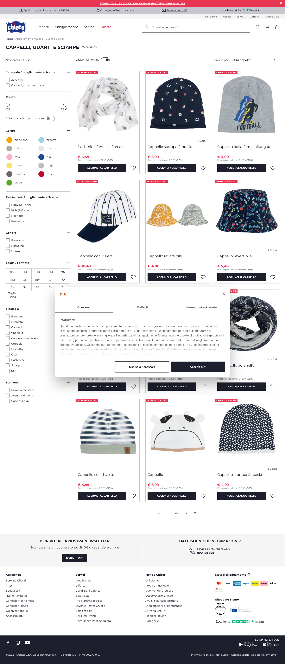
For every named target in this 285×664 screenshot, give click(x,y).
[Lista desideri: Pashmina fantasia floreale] (133, 168)
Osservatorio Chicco (159, 595)
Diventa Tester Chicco (90, 606)
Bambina (17, 240)
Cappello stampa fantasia (170, 147)
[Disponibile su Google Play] (248, 644)
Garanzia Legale (240, 654)
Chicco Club (272, 16)
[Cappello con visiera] (107, 215)
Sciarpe (16, 365)
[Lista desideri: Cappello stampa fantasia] (203, 168)
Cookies (255, 654)
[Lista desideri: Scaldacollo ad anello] (273, 386)
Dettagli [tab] (142, 307)
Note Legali (222, 654)
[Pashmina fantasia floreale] (107, 106)
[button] (40, 60)
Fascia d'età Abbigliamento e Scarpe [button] (32, 197)
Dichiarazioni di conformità (163, 606)
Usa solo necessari (142, 367)
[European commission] (241, 609)
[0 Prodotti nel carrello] (275, 30)
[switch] (105, 59)
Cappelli (16, 327)
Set (13, 371)
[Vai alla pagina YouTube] (27, 642)
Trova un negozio (157, 585)
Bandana (17, 316)
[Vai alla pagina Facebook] (8, 642)
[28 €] (65, 105)
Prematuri (18, 221)
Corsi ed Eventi (86, 616)
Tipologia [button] (12, 309)
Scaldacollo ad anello (235, 365)
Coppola (16, 343)
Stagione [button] (12, 382)
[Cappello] (177, 434)
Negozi (227, 16)
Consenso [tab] (84, 307)
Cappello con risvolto (96, 475)
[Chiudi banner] (224, 294)
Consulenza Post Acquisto (93, 621)
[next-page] (185, 513)
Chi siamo (211, 16)
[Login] (267, 27)
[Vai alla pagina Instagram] (18, 642)
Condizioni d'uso (17, 606)
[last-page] (194, 513)
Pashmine (18, 360)
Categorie (152, 621)
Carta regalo (84, 611)
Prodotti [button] (42, 27)
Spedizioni (13, 590)
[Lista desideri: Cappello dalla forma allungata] (273, 168)
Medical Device (155, 616)
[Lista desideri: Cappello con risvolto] (133, 496)
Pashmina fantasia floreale (101, 147)
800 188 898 (205, 552)
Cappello (17, 333)
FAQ (9, 585)
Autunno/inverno (22, 395)
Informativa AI (270, 654)
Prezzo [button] (11, 97)
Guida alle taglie (17, 611)
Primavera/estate (22, 390)
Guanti (15, 354)
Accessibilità (14, 616)
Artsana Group (155, 611)
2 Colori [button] (272, 250)
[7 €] (8, 105)
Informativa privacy (202, 654)
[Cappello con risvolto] (107, 434)
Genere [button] (11, 233)
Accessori (17, 80)
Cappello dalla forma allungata (244, 147)
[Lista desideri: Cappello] (203, 496)
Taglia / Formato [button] (17, 263)
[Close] (281, 3)
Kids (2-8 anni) (21, 210)
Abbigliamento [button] (66, 27)
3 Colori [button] (202, 140)
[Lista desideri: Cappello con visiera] (133, 277)
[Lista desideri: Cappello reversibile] (203, 277)
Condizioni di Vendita (20, 600)
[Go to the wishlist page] (258, 27)
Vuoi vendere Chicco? (160, 590)
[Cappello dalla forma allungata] (247, 106)
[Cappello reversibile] (177, 215)
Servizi (240, 16)
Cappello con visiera (24, 338)
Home (9, 38)
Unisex (15, 251)
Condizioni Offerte (88, 590)
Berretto (17, 322)
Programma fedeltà (89, 600)
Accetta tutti (198, 367)
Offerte (80, 585)
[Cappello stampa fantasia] (177, 106)
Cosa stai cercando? (165, 27)
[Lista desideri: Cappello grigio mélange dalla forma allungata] (133, 386)
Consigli (254, 16)
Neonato (17, 215)
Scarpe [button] (89, 27)
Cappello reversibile (165, 256)
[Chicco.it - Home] (16, 27)
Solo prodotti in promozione (25, 118)
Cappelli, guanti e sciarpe (28, 85)
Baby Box (82, 595)
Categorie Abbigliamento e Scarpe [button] (30, 72)
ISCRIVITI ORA (74, 557)
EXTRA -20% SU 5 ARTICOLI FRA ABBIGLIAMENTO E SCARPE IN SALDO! (142, 3)
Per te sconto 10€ (177, 10)
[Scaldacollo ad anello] (247, 325)
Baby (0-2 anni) (21, 205)
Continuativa (20, 401)
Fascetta (17, 349)
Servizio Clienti (16, 580)
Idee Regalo (84, 580)
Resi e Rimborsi (16, 595)
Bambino (17, 246)
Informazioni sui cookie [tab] (201, 307)
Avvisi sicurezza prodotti (162, 600)
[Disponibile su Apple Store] (271, 644)
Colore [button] (10, 130)
